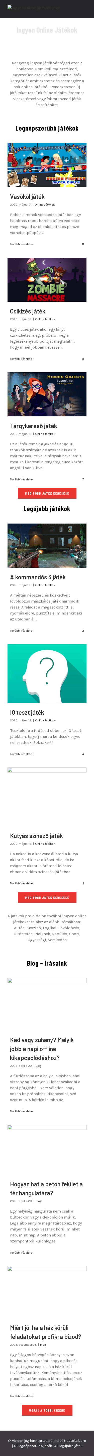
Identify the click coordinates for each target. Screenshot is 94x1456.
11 (82, 244)
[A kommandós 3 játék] (47, 546)
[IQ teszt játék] (47, 673)
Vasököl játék (27, 196)
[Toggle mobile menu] (84, 10)
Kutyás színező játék (36, 835)
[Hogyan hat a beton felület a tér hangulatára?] (47, 1150)
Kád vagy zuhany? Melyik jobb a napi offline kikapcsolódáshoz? (42, 1048)
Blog (38, 1066)
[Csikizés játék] (47, 280)
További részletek (22, 244)
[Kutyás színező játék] (47, 796)
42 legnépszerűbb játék (33, 1446)
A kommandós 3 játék (38, 577)
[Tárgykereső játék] (47, 394)
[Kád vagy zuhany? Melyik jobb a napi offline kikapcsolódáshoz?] (47, 1004)
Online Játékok (45, 204)
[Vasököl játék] (47, 165)
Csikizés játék (27, 311)
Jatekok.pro (76, 1441)
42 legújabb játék (68, 1446)
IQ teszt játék (27, 712)
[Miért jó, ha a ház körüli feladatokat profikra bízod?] (47, 1292)
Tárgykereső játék (33, 425)
